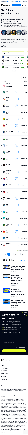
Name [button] (4, 81)
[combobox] (14, 342)
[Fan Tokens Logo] (5, 5)
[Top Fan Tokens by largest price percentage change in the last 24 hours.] (23, 53)
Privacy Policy (22, 347)
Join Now (14, 351)
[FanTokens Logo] (5, 360)
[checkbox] (2, 345)
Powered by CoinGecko (23, 250)
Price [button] (25, 81)
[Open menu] (25, 5)
